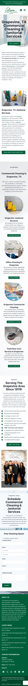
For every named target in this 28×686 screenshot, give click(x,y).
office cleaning (10, 66)
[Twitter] (7, 672)
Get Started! (19, 3)
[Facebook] (3, 672)
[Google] (11, 672)
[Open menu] (24, 10)
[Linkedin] (15, 672)
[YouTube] (23, 672)
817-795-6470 (10, 664)
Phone (4, 566)
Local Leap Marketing (15, 684)
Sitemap (4, 684)
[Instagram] (19, 672)
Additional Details (7, 573)
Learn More (15, 620)
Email (4, 559)
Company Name (6, 540)
